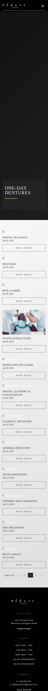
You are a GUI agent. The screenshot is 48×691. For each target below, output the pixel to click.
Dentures (9, 264)
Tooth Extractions (16, 338)
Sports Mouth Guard (17, 364)
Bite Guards (11, 290)
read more (24, 248)
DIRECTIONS (24, 629)
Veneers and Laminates (19, 501)
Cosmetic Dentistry (17, 421)
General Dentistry (16, 448)
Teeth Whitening (14, 474)
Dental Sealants (14, 237)
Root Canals (11, 554)
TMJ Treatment (13, 527)
